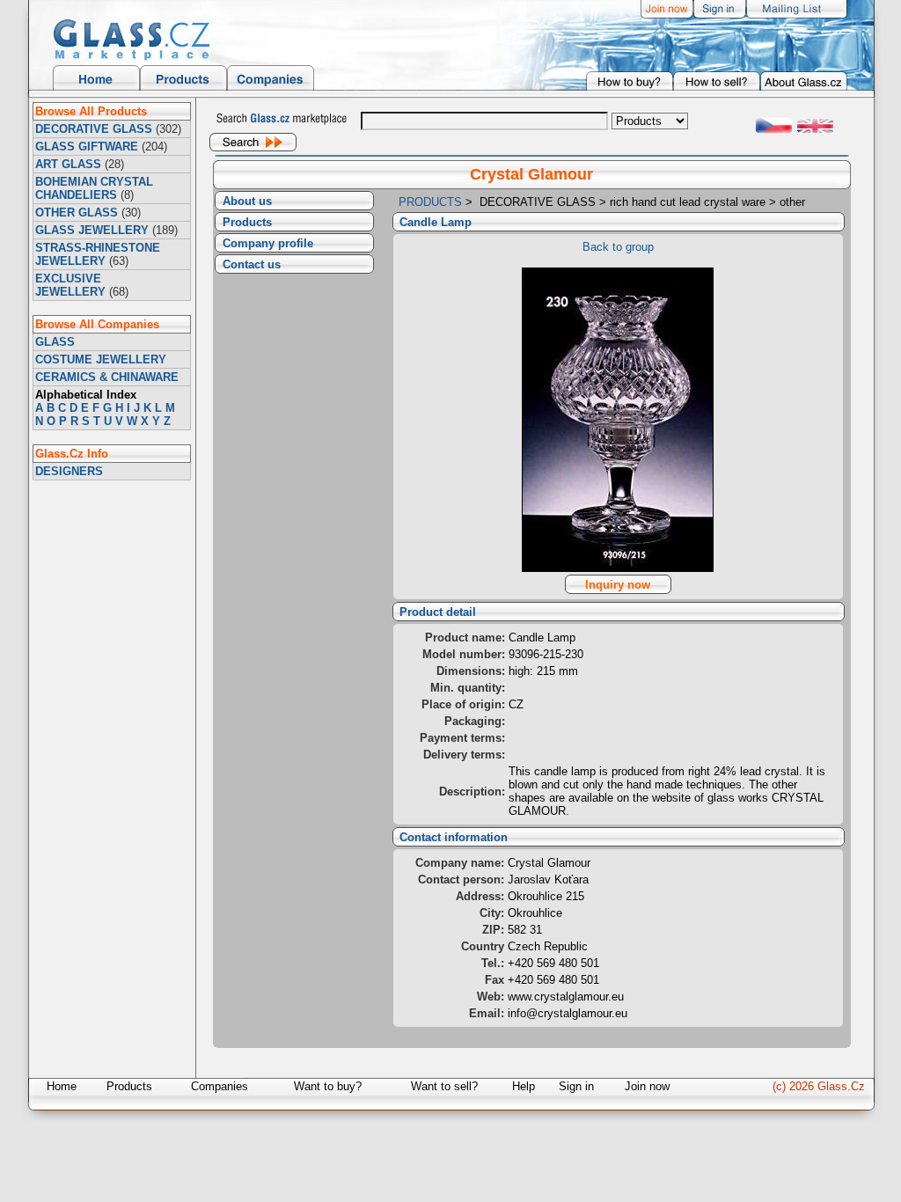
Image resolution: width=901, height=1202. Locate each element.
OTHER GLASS (76, 212)
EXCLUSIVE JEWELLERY (70, 285)
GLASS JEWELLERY (92, 230)
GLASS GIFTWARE (86, 146)
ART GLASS (68, 164)
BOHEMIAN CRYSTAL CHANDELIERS (94, 188)
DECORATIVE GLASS (93, 129)
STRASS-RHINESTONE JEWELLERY (97, 254)
